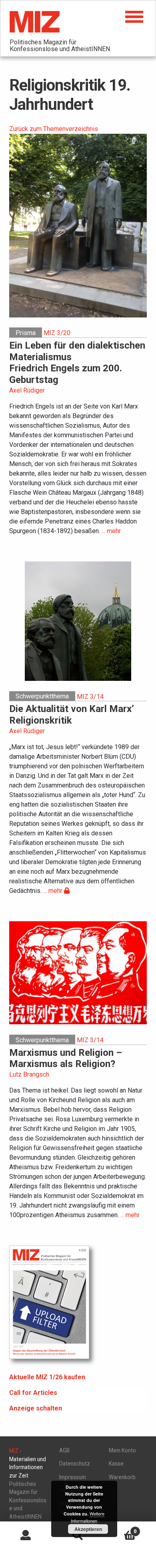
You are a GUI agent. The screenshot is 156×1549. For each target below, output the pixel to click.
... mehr (111, 531)
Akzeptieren (88, 1529)
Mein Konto (122, 1450)
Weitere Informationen (87, 1517)
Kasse (116, 1463)
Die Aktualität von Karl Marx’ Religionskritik (71, 714)
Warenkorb (122, 1477)
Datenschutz (74, 1463)
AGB (64, 1450)
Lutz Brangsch (29, 1074)
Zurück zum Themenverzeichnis (53, 129)
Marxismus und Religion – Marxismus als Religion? (65, 1058)
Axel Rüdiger (27, 390)
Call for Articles (33, 1392)
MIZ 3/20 (57, 333)
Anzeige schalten (35, 1408)
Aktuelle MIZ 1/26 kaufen (47, 1377)
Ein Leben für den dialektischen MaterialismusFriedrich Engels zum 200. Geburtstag (77, 362)
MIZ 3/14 (90, 696)
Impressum (72, 1477)
